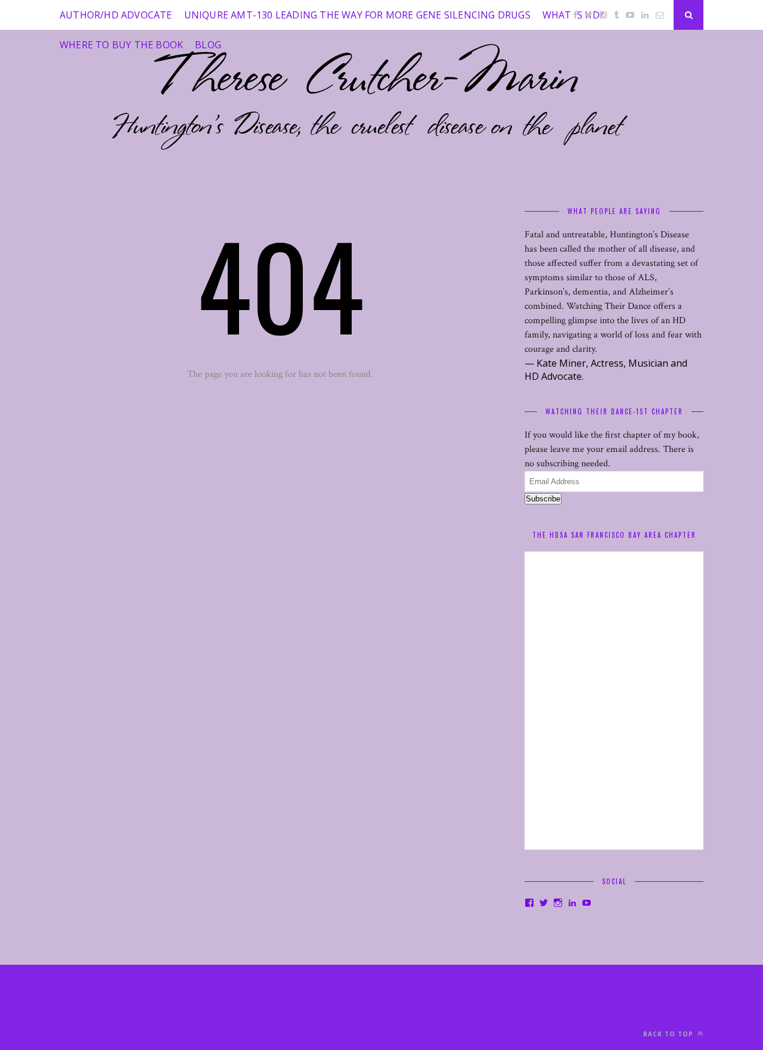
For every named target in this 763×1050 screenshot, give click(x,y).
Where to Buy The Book (121, 44)
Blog (208, 44)
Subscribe (543, 498)
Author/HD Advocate (116, 14)
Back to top (669, 1034)
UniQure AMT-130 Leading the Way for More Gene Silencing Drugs (357, 14)
